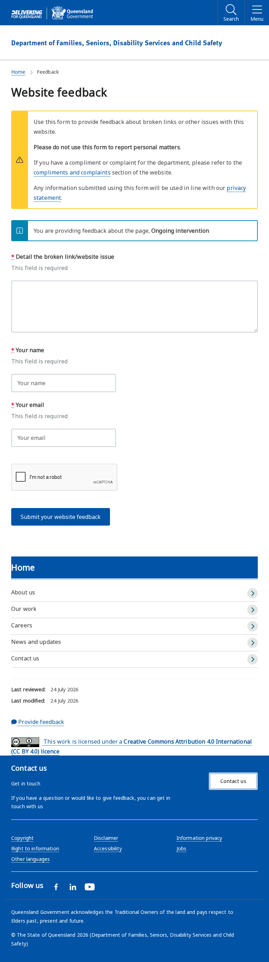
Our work (23, 609)
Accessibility (108, 848)
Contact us (25, 658)
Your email (27, 405)
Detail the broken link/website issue (62, 257)
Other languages (30, 859)
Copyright (22, 838)
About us (23, 592)
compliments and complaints (72, 172)
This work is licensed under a (131, 746)
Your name (27, 350)
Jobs (182, 848)
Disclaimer (106, 838)
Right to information (35, 848)
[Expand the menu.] (252, 593)
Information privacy (199, 838)
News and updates (36, 642)
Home (18, 71)
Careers (21, 625)
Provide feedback (40, 722)
